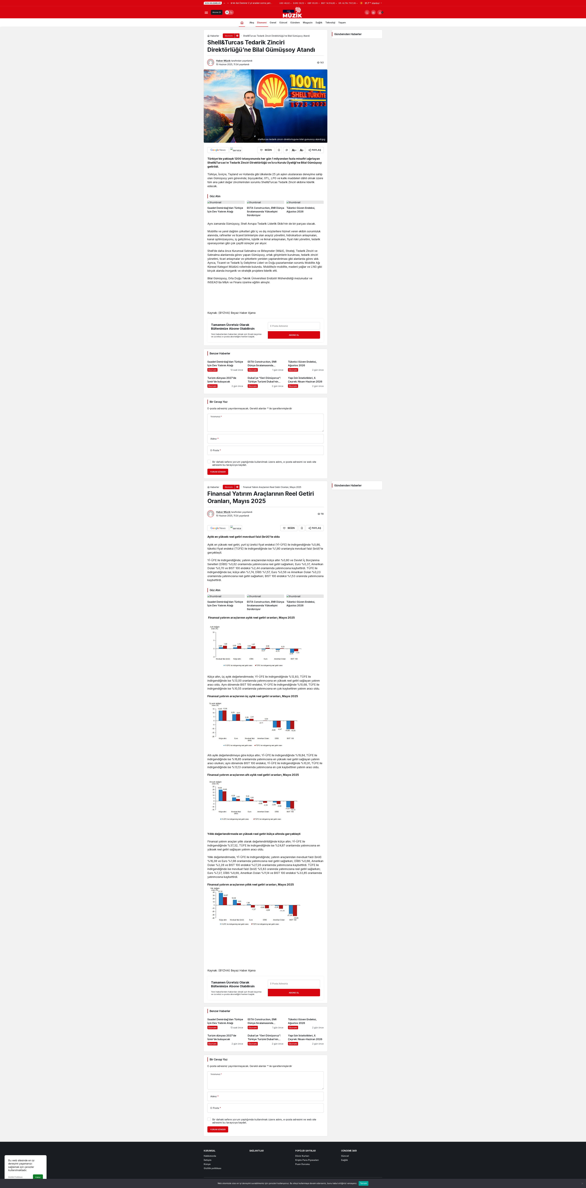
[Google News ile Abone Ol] (218, 150)
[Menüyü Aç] (206, 12)
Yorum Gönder (218, 472)
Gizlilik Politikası (15, 1177)
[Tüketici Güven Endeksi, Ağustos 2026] (305, 209)
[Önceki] (224, 3)
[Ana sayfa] (241, 22)
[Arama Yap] (367, 12)
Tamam (363, 1183)
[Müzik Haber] (293, 12)
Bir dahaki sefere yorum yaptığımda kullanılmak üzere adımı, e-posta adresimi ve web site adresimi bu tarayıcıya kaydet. (264, 463)
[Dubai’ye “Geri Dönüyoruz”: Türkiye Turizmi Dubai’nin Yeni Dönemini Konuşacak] (265, 381)
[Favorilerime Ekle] (279, 150)
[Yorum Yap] (287, 150)
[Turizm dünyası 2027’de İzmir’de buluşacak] (225, 381)
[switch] (229, 12)
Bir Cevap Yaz (218, 401)
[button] (373, 12)
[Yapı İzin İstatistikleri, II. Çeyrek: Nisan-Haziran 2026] (306, 381)
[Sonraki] (228, 3)
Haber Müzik (223, 60)
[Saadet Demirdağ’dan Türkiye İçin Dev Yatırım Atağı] (226, 209)
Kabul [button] (37, 1177)
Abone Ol (216, 12)
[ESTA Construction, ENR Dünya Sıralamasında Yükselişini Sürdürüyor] (265, 209)
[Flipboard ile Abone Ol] (236, 150)
